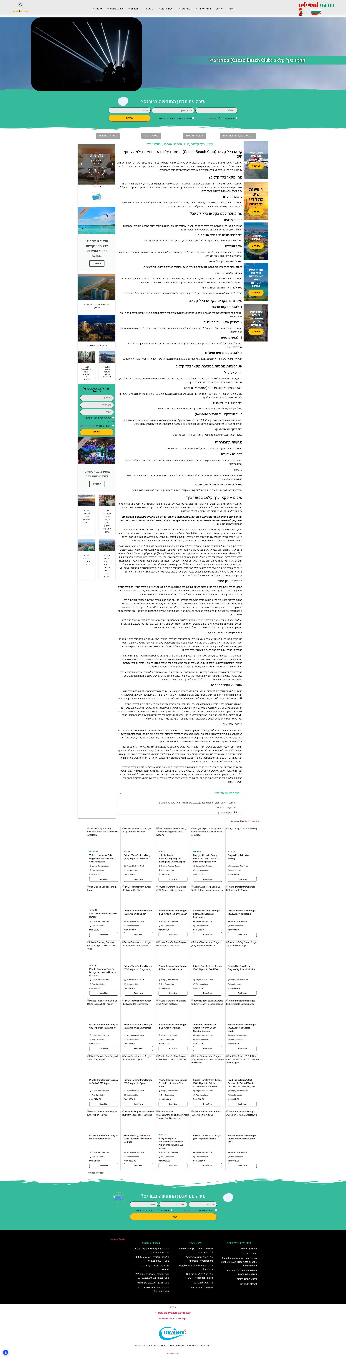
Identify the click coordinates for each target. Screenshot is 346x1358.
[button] (20, 4)
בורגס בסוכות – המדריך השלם (86, 560)
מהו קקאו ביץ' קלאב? (225, 807)
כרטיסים (186, 9)
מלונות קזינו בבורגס (203, 1283)
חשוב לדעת (167, 9)
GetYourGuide (252, 821)
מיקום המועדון (225, 812)
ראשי (231, 9)
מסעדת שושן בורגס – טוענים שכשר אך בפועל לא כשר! (151, 1250)
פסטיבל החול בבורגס (247, 1279)
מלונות (219, 9)
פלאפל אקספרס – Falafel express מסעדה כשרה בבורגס (151, 1259)
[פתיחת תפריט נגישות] (6, 1352)
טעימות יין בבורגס (248, 1284)
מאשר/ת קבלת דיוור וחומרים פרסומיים (175, 118)
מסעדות (149, 9)
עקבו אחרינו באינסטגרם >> (173, 1318)
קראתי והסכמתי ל (219, 118)
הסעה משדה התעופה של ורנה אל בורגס (107, 371)
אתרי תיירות (205, 9)
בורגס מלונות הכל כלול (202, 1287)
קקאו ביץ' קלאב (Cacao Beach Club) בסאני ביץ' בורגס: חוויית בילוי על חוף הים (197, 803)
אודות (173, 1307)
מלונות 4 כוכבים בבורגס (97, 345)
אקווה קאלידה (250, 1253)
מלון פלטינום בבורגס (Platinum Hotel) (97, 306)
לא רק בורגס (116, 9)
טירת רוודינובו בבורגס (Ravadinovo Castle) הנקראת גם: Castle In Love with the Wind (239, 1262)
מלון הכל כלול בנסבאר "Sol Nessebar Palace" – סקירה (199, 1276)
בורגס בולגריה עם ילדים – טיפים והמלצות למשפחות (241, 1272)
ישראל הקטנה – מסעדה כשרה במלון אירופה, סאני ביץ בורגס (107, 521)
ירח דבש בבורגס (249, 1248)
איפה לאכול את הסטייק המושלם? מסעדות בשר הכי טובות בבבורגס (152, 1276)
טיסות (99, 9)
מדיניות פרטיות (173, 1353)
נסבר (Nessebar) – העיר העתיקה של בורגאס (86, 373)
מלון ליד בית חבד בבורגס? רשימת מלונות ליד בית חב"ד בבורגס (107, 566)
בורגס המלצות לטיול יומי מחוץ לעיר (87, 516)
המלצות (135, 9)
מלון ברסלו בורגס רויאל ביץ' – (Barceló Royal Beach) (198, 1259)
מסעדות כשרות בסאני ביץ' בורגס (153, 1283)
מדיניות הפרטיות (211, 118)
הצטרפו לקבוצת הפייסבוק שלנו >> (173, 1313)
